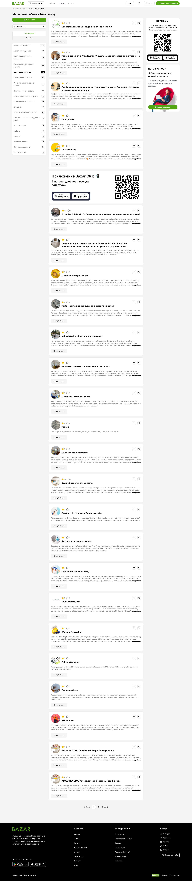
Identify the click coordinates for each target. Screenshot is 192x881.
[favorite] (139, 23)
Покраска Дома (70, 690)
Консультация (59, 42)
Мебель (17, 131)
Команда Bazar (120, 856)
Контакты (118, 861)
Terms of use (175, 875)
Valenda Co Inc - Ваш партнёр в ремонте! (82, 336)
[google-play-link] (20, 864)
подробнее (136, 36)
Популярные (29, 33)
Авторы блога (120, 848)
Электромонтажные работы (25, 112)
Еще (70, 3)
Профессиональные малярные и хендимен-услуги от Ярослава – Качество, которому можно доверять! (100, 88)
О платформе (120, 834)
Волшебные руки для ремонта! (77, 483)
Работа (52, 3)
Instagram (166, 834)
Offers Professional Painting (75, 571)
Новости (77, 861)
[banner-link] (96, 187)
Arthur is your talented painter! (77, 541)
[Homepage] (18, 3)
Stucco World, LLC (71, 601)
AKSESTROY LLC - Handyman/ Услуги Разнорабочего (88, 750)
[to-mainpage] (21, 829)
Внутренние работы (22, 147)
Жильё (76, 839)
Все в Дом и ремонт (22, 45)
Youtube (166, 842)
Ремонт (65, 427)
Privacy (165, 875)
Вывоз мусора (20, 125)
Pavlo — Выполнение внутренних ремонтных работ (88, 306)
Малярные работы (22, 72)
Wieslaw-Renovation (72, 632)
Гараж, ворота (20, 152)
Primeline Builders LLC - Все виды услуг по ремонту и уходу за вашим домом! (101, 214)
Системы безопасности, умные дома (27, 118)
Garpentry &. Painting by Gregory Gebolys (82, 513)
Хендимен (18, 107)
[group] (29, 35)
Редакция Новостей (122, 852)
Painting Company (70, 662)
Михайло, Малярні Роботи (75, 275)
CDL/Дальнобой (80, 848)
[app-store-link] (38, 864)
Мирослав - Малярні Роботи (76, 396)
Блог (76, 865)
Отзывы (29, 38)
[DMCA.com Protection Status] (155, 875)
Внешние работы (21, 141)
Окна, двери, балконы (23, 77)
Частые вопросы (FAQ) (123, 839)
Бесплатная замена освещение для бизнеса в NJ (87, 26)
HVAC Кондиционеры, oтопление (23, 57)
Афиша (76, 852)
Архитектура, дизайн (22, 51)
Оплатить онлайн (171, 855)
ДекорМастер (69, 149)
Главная (15, 9)
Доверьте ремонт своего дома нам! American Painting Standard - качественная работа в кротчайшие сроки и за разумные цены (94, 245)
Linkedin (166, 850)
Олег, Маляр (68, 119)
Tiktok (165, 846)
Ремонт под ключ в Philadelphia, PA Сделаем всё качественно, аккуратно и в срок (101, 57)
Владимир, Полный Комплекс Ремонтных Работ (86, 366)
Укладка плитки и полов (24, 101)
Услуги (61, 3)
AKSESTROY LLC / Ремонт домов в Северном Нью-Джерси (91, 781)
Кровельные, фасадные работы (23, 65)
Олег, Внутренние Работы (75, 452)
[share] (134, 23)
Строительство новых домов (26, 96)
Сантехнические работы (24, 91)
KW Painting (68, 720)
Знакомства (78, 856)
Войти (130, 3)
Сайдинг (17, 136)
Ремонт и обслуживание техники (24, 84)
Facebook (166, 838)
